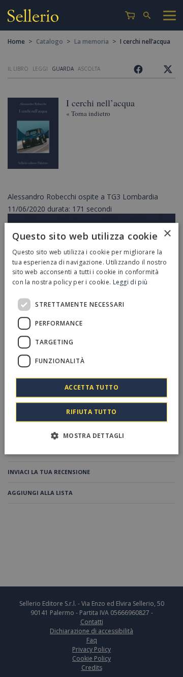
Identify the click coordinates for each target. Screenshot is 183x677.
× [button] (167, 234)
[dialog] (91, 339)
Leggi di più (130, 282)
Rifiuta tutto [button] (91, 411)
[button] (91, 435)
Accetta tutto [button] (91, 387)
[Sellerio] (33, 17)
